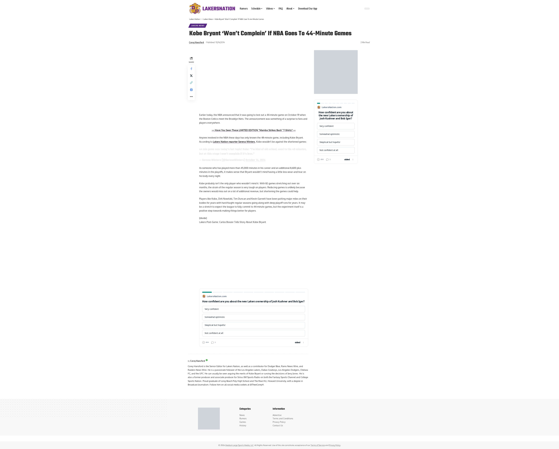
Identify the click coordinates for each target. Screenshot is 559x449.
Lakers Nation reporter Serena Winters (234, 141)
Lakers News (197, 25)
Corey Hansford (196, 42)
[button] (191, 82)
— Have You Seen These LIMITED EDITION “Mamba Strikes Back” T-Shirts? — (254, 130)
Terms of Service (318, 445)
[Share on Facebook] (191, 68)
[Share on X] (191, 75)
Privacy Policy (334, 445)
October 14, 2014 (256, 160)
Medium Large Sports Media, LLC (239, 445)
